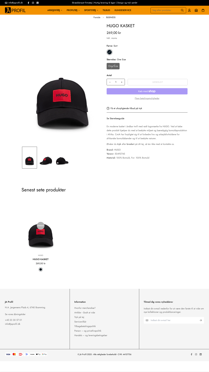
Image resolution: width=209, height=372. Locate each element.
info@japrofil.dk (12, 324)
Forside (97, 17)
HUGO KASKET (40, 259)
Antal (109, 75)
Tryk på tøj (79, 317)
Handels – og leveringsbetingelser (90, 335)
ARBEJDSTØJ (53, 10)
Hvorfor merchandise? (85, 308)
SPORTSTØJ (90, 10)
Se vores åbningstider (15, 314)
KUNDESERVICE (123, 10)
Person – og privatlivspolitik (87, 330)
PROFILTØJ (72, 10)
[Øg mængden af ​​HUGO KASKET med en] (122, 82)
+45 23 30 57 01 (13, 320)
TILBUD (106, 10)
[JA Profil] (15, 10)
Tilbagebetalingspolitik (85, 326)
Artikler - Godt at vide (84, 312)
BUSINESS (110, 17)
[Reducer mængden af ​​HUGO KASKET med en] (110, 82)
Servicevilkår (80, 321)
